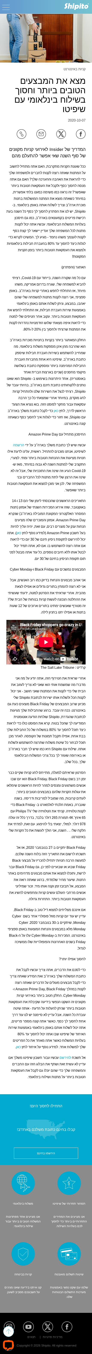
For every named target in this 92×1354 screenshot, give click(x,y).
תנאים (31, 1337)
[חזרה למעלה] (8, 1331)
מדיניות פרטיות (52, 1337)
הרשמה (18, 445)
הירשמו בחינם (46, 1153)
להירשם (65, 1057)
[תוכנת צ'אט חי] (8, 1345)
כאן (56, 411)
